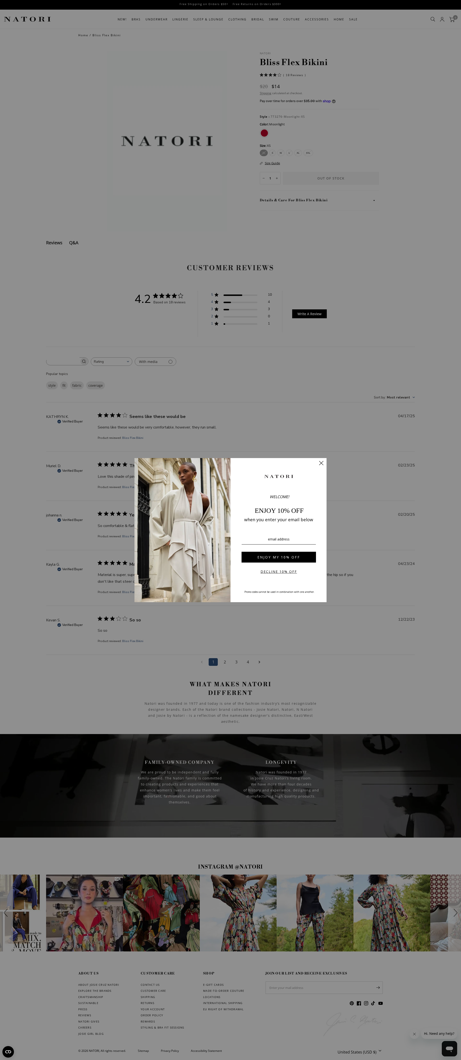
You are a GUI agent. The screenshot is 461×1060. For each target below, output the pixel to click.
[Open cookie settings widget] (8, 1052)
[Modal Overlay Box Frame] (230, 530)
